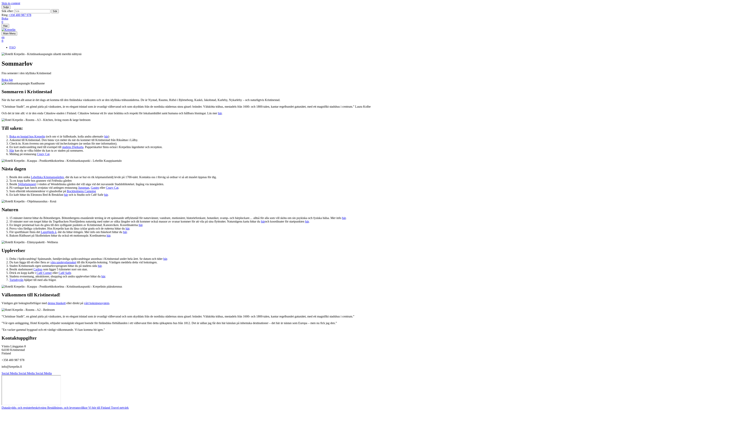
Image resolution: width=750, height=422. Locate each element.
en (3, 37)
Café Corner (44, 272)
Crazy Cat (43, 154)
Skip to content (11, 3)
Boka (5, 18)
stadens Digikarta (72, 147)
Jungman (83, 187)
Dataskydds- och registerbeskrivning (24, 407)
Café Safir (65, 272)
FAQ (12, 47)
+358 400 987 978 (19, 15)
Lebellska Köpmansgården (47, 177)
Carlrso (37, 269)
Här (11, 150)
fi (2, 40)
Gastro (95, 187)
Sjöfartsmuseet (27, 184)
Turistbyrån (16, 280)
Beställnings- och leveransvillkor (67, 407)
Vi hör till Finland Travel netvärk (108, 407)
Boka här (7, 79)
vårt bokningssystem (96, 303)
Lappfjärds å (48, 232)
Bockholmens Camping (81, 191)
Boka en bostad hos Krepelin (27, 136)
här (220, 113)
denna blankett (57, 303)
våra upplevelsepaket (63, 262)
